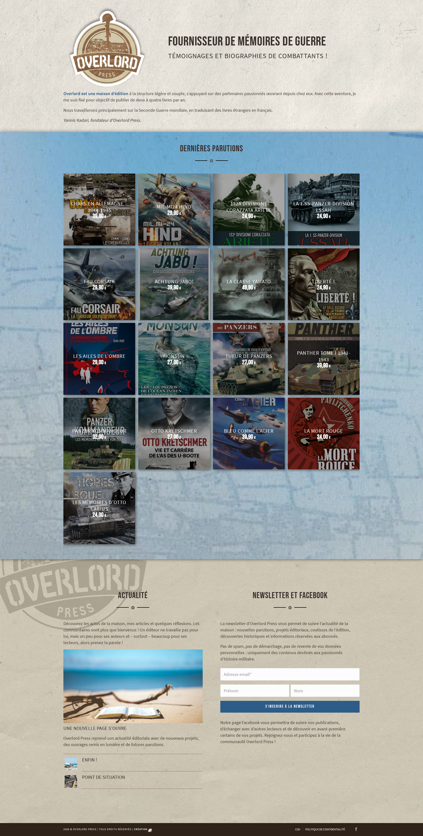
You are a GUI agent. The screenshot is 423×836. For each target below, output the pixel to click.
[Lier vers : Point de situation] (71, 781)
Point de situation (103, 777)
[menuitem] (298, 829)
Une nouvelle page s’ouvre (95, 728)
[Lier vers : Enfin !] (71, 764)
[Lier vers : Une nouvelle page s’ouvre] (133, 686)
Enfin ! (89, 760)
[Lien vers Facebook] (356, 829)
